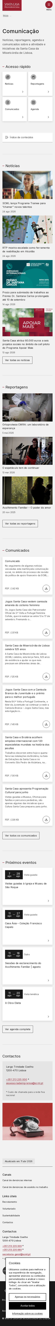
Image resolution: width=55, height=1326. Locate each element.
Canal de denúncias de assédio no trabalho (25, 1187)
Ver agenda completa (17, 1029)
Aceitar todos (27, 1305)
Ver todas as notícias (17, 360)
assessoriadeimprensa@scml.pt (24, 1083)
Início (5, 15)
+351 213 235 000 (16, 1079)
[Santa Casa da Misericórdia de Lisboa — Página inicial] (12, 5)
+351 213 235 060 (12, 1249)
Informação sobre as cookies (27, 1313)
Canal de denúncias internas (17, 1180)
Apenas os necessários (27, 1297)
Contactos (7, 1222)
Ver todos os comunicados (21, 835)
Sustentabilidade (11, 1215)
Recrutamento (9, 1202)
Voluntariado (9, 1208)
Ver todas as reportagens (20, 523)
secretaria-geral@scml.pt (16, 1254)
